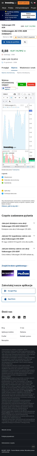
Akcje (4, 8)
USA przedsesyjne (22, 8)
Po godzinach (8, 62)
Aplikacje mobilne (8, 332)
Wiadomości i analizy (28, 68)
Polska (10, 8)
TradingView (15, 170)
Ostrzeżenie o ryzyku (8, 443)
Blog (3, 328)
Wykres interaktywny (23, 73)
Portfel (4, 336)
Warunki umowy (6, 430)
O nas (22, 328)
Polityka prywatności (8, 436)
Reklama (23, 332)
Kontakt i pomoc (25, 336)
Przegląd (5, 68)
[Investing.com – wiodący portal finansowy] (10, 3)
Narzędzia (5, 340)
